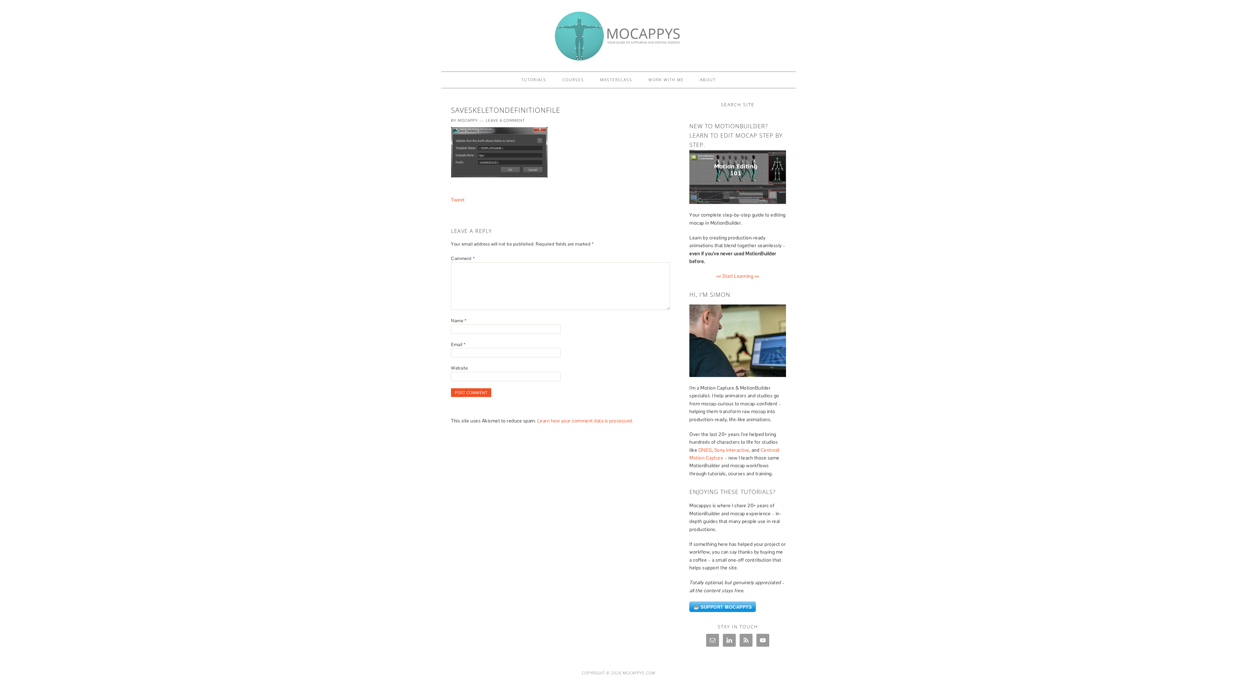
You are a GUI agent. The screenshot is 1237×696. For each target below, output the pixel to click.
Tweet (458, 200)
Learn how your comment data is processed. (585, 421)
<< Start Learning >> (737, 276)
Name (458, 321)
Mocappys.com (639, 673)
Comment (463, 258)
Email (458, 344)
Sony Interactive (731, 450)
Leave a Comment (505, 120)
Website (459, 368)
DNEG (705, 450)
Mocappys (618, 32)
